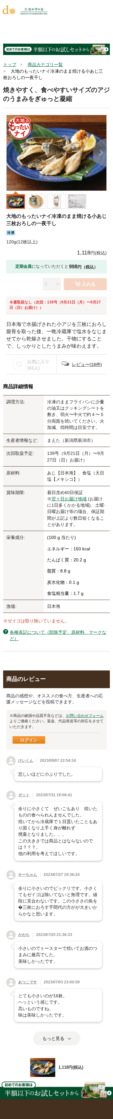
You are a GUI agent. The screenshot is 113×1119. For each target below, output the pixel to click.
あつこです (27, 982)
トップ (9, 64)
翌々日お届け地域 (69, 498)
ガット (24, 795)
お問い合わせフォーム (85, 715)
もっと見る (53, 1038)
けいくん (25, 760)
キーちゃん (27, 874)
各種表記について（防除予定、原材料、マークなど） (58, 635)
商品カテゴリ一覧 (45, 64)
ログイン (29, 740)
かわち (24, 934)
